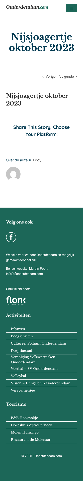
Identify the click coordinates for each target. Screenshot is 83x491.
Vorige (51, 76)
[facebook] (11, 237)
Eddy (37, 160)
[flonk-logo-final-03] (16, 297)
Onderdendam (27, 7)
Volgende (66, 76)
